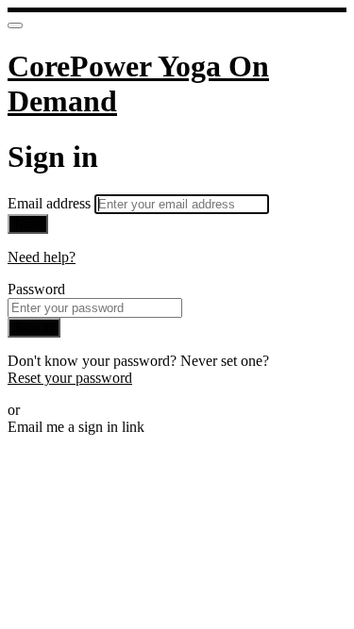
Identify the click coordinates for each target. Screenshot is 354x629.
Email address (51, 203)
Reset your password (70, 378)
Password (36, 289)
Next (28, 224)
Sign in (34, 328)
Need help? (42, 257)
